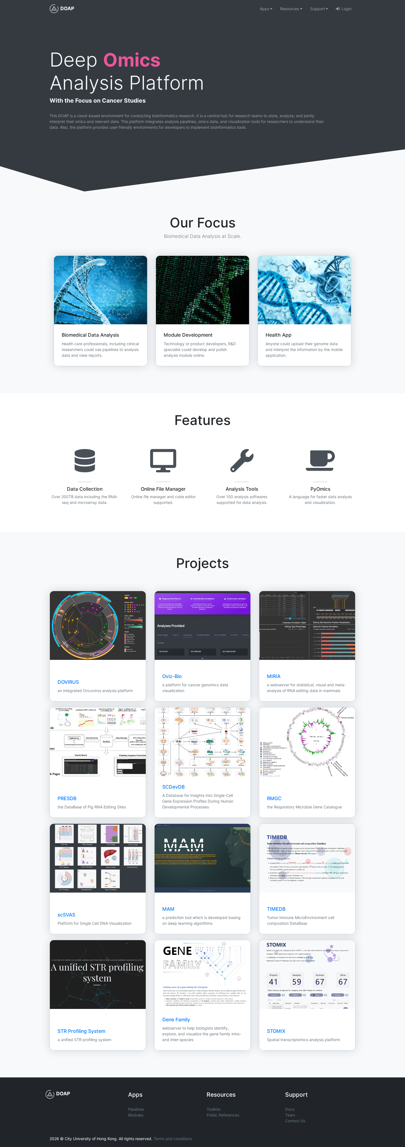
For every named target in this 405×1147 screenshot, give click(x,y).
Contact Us (295, 1120)
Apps (264, 8)
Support (317, 8)
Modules (135, 1115)
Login (347, 8)
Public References (223, 1115)
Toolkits (213, 1109)
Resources (289, 8)
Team (290, 1115)
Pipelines (136, 1109)
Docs (289, 1109)
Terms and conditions (172, 1138)
